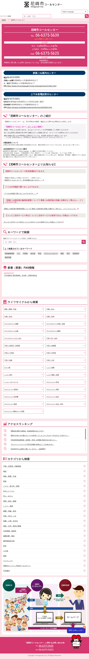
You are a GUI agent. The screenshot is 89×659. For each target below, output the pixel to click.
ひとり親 (7, 367)
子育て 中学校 (51, 353)
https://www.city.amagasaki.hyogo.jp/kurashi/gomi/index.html (31, 86)
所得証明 (76, 253)
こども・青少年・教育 (11, 486)
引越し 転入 (50, 309)
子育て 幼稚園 (51, 345)
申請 (39, 253)
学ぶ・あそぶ (8, 496)
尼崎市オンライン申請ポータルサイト (17, 566)
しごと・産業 (8, 506)
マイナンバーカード (51, 253)
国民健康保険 (9, 253)
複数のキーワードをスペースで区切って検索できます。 (20, 238)
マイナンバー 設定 (52, 396)
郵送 (62, 253)
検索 (87, 16)
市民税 (25, 253)
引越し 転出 (8, 316)
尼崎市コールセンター (44, 4)
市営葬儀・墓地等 (9, 531)
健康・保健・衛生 (9, 511)
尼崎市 (4, 20)
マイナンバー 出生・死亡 (54, 404)
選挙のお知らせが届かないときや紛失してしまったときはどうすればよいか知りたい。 (40, 435)
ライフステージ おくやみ (12, 338)
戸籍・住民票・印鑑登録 (12, 466)
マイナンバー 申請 (52, 382)
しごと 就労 (8, 375)
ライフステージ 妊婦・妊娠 (55, 324)
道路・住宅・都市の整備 (12, 526)
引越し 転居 (50, 316)
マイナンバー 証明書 (11, 396)
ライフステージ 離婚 (53, 331)
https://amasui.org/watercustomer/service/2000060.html (29, 107)
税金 (4, 481)
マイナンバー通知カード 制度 (14, 411)
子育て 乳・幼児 (51, 338)
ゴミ (18, 253)
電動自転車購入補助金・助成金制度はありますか (27, 431)
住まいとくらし (9, 491)
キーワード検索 (5, 16)
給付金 (33, 253)
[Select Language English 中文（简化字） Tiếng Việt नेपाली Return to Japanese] (73, 11)
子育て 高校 (8, 360)
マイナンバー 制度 (10, 404)
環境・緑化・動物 (9, 501)
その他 (5, 551)
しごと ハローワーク (11, 382)
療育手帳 (8, 257)
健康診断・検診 (9, 536)
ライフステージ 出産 (11, 331)
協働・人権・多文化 (10, 521)
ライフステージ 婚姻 (11, 324)
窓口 (68, 253)
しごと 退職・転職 (52, 375)
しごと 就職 (50, 367)
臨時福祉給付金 (9, 541)
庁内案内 (6, 570)
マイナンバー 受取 (52, 389)
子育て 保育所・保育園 (12, 345)
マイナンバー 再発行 (11, 389)
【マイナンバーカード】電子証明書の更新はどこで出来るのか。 (32, 444)
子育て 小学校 (9, 353)
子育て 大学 (50, 360)
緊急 (4, 556)
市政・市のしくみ (9, 516)
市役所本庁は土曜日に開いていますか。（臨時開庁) (28, 449)
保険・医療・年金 (10, 309)
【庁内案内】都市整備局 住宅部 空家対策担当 (20, 275)
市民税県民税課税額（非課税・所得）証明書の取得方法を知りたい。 (34, 440)
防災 (4, 546)
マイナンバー (8, 561)
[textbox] (36, 16)
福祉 (4, 471)
